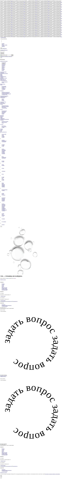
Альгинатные (4, 86)
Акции (3, 45)
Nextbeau (3, 190)
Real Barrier (3, 197)
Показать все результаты (3, 61)
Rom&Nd (3, 200)
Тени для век (4, 107)
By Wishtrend (4, 141)
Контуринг (2, 116)
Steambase (3, 209)
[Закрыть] (1, 57)
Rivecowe (3, 198)
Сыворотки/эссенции (3, 96)
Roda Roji (3, 199)
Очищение (1, 90)
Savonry (3, 203)
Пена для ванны (4, 122)
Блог (2, 451)
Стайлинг (1, 77)
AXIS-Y (3, 137)
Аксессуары (2, 72)
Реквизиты (3, 304)
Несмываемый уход (3, 76)
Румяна (1, 117)
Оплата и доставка (5, 289)
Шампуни (1, 78)
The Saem (3, 215)
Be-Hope (3, 140)
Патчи (3, 82)
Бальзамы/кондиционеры (4, 73)
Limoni (3, 179)
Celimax (3, 145)
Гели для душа (4, 126)
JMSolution (3, 171)
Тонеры (3, 100)
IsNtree (3, 168)
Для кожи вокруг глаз (3, 80)
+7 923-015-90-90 (2, 300)
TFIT (3, 214)
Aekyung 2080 (4, 134)
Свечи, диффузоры (3, 79)
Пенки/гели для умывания (6, 92)
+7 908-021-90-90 (2, 296)
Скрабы (3, 127)
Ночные (3, 87)
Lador (3, 177)
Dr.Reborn (3, 153)
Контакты (3, 46)
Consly (3, 146)
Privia (3, 194)
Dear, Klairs (3, 149)
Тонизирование (2, 97)
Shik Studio (3, 204)
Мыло (1, 130)
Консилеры (2, 115)
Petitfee (3, 193)
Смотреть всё (4, 62)
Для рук (1, 129)
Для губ (1, 109)
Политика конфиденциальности (6, 305)
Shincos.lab (3, 205)
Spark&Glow (4, 208)
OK (1, 475)
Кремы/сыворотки (4, 81)
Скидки (3, 43)
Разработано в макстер (3, 375)
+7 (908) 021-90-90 (3, 37)
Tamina (3, 213)
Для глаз (1, 104)
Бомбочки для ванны (5, 121)
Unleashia (3, 218)
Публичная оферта (5, 306)
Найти (12, 54)
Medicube (3, 185)
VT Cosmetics (4, 221)
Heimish (3, 165)
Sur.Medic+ (3, 210)
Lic (2, 178)
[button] (31, 342)
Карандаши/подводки (5, 105)
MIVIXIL (3, 186)
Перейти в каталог (3, 279)
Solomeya (3, 207)
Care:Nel (3, 144)
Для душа (1, 124)
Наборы (1, 75)
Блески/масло (4, 111)
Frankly (3, 161)
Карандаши (3, 112)
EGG (3, 156)
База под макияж (2, 103)
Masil (3, 183)
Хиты (3, 44)
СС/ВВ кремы (2, 118)
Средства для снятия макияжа (6, 93)
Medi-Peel (3, 184)
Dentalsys (3, 151)
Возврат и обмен (4, 288)
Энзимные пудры (4, 94)
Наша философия (4, 287)
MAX (36, 0)
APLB (3, 135)
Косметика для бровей (5, 106)
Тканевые (3, 89)
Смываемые (4, 88)
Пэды (3, 99)
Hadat (3, 164)
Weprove (3, 224)
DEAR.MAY (4, 150)
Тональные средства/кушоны (4, 119)
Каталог (3, 283)
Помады (3, 113)
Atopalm (3, 136)
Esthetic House (4, 157)
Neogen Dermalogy (4, 189)
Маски (1, 74)
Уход (1, 131)
